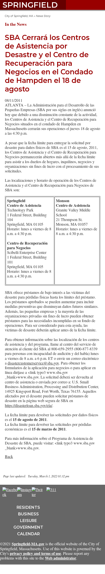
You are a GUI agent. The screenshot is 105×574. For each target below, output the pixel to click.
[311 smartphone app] (51, 489)
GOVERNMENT (28, 527)
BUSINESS (28, 514)
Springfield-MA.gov (28, 544)
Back (9, 456)
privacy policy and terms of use (35, 553)
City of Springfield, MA (19, 16)
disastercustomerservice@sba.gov (33, 362)
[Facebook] (9, 494)
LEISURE (28, 520)
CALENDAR (28, 534)
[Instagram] (24, 494)
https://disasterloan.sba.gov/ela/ (28, 405)
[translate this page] (66, 492)
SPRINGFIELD (30, 5)
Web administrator (60, 558)
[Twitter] (37, 494)
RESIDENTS (28, 507)
